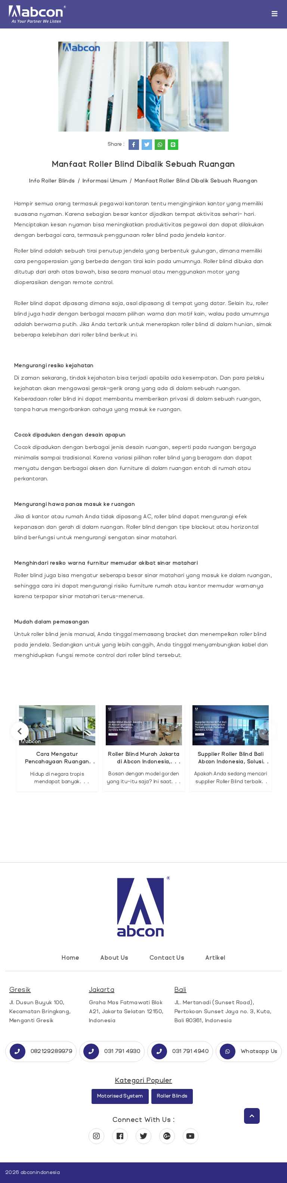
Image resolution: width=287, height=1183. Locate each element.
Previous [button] (19, 731)
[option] (57, 747)
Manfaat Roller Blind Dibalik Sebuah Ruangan (196, 181)
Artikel (215, 958)
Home (70, 958)
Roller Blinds (172, 1096)
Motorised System (120, 1096)
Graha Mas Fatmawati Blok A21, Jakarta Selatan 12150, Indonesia (126, 1011)
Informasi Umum (105, 181)
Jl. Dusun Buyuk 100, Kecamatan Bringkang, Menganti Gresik (40, 1011)
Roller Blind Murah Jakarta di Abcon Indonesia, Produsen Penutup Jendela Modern (144, 758)
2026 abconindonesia (32, 1172)
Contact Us (167, 958)
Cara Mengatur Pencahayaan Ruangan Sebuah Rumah (57, 758)
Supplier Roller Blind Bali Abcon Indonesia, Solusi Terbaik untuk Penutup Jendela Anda (230, 758)
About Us (114, 958)
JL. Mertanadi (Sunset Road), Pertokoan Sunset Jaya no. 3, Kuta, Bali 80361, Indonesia (223, 1011)
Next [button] (267, 731)
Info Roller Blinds (52, 181)
